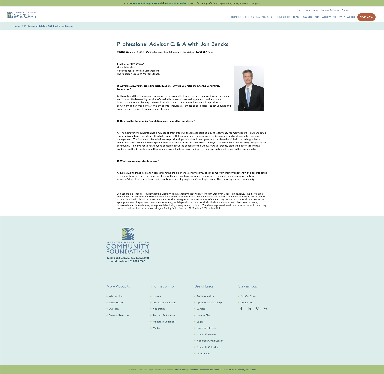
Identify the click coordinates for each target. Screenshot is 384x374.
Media (156, 328)
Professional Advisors (258, 17)
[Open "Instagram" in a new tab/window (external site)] (265, 309)
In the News (203, 353)
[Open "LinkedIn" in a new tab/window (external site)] (249, 309)
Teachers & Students (306, 17)
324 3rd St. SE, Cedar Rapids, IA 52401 (128, 258)
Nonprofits (283, 17)
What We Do (347, 17)
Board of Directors (119, 315)
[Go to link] (21, 17)
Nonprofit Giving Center (210, 340)
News (315, 10)
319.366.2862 (137, 261)
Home (17, 26)
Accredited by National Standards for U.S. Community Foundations (228, 369)
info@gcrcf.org (119, 261)
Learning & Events (330, 10)
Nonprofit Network (207, 334)
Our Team (114, 309)
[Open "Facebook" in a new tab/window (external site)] (242, 309)
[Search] (300, 10)
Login (307, 10)
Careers (201, 309)
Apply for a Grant (206, 296)
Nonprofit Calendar (207, 347)
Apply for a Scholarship (209, 302)
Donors (236, 17)
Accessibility (193, 369)
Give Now (366, 17)
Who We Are (329, 17)
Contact (345, 10)
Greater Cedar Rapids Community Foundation (171, 51)
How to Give (203, 315)
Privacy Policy (180, 369)
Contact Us (247, 302)
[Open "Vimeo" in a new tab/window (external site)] (257, 309)
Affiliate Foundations (164, 321)
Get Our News (248, 296)
